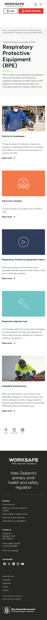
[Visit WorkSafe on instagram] (18, 564)
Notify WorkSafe (33, 11)
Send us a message (10, 551)
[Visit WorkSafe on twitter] (9, 564)
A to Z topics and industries (17, 30)
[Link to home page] (14, 6)
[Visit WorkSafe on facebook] (5, 564)
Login (12, 11)
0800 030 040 (14, 544)
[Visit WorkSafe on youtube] (23, 564)
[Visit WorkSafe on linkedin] (14, 564)
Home (5, 30)
